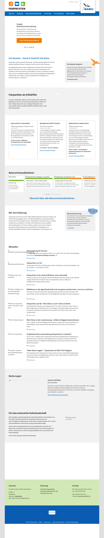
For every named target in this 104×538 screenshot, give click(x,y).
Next (101, 185)
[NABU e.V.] (88, 7)
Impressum (47, 522)
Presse (76, 2)
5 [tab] (51, 194)
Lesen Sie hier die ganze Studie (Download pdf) (22, 435)
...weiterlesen (70, 228)
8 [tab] (57, 194)
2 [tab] (45, 194)
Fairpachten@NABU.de (83, 496)
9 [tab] (59, 194)
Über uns (11, 13)
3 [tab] (47, 194)
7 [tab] (55, 194)
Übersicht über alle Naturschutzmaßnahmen (52, 198)
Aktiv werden (70, 13)
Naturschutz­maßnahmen (34, 13)
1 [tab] (43, 194)
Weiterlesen (31, 258)
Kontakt (71, 2)
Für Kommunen (59, 13)
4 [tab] (49, 194)
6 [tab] (53, 194)
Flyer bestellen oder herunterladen (58, 395)
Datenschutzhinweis (58, 522)
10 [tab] (61, 194)
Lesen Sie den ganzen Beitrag (23, 40)
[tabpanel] (23, 184)
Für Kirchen (47, 13)
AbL (54, 253)
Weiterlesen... (25, 186)
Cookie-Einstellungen (72, 522)
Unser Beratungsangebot (47, 489)
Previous (3, 185)
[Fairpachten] (17, 5)
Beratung (20, 13)
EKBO (62, 253)
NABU (40, 522)
